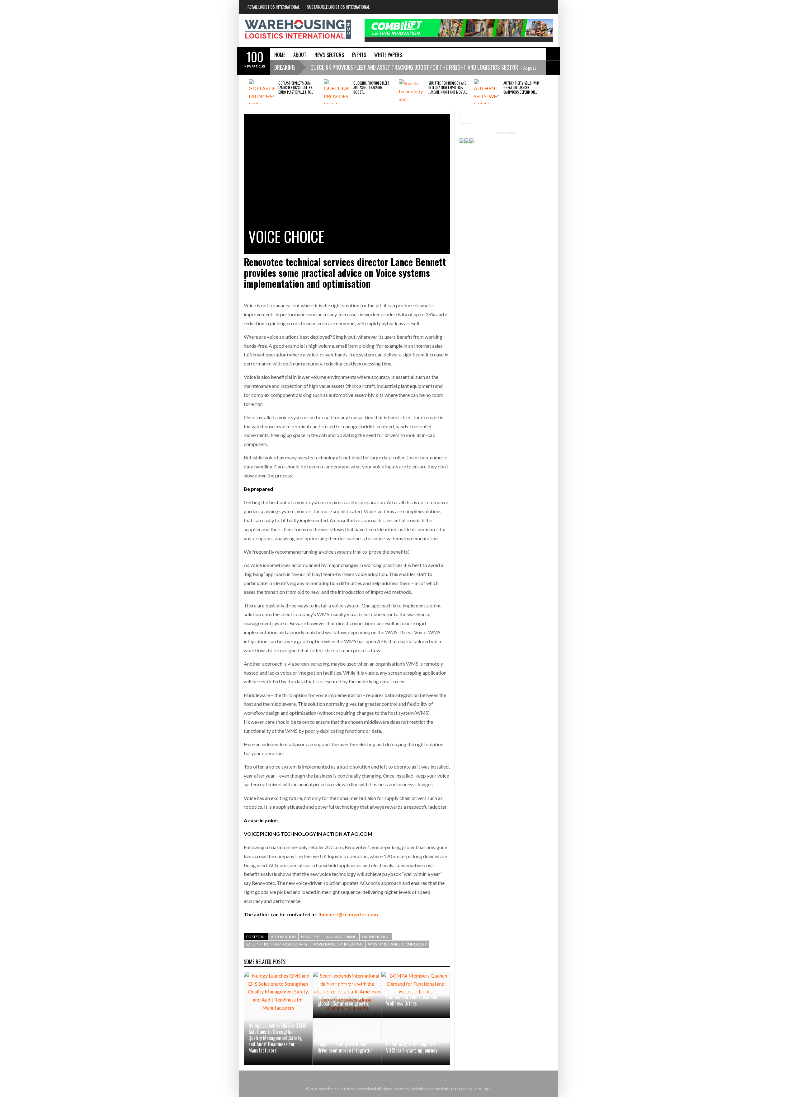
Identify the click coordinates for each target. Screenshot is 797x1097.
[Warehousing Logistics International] (298, 29)
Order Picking (375, 936)
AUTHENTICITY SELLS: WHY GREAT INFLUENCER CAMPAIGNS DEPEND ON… (521, 88)
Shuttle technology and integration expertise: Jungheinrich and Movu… (447, 88)
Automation (283, 936)
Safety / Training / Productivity (277, 944)
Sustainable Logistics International (338, 7)
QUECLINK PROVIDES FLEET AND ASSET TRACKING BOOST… (371, 88)
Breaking (284, 67)
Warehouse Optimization (338, 944)
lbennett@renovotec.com (348, 914)
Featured (310, 936)
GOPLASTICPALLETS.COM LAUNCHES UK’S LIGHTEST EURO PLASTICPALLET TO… (296, 88)
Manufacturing (341, 936)
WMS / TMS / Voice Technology (397, 944)
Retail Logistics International (273, 7)
